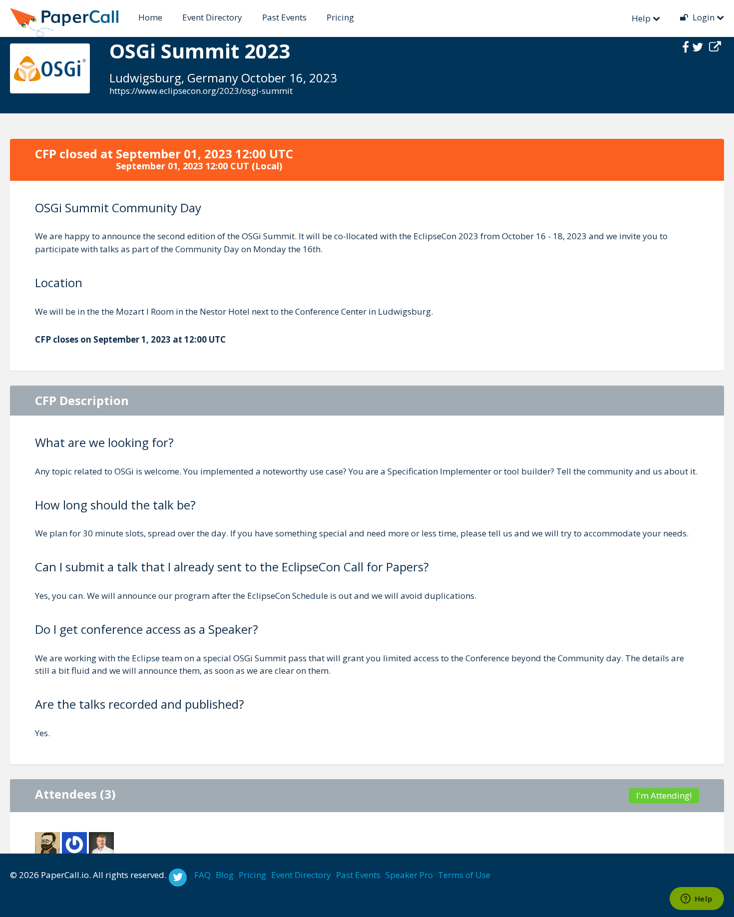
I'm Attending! (664, 795)
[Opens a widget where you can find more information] (696, 899)
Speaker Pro (409, 875)
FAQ (202, 875)
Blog (225, 875)
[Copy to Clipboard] (715, 46)
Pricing (340, 17)
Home (150, 17)
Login (704, 17)
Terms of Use (464, 875)
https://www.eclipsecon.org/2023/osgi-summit (201, 90)
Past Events (284, 17)
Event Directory (212, 17)
